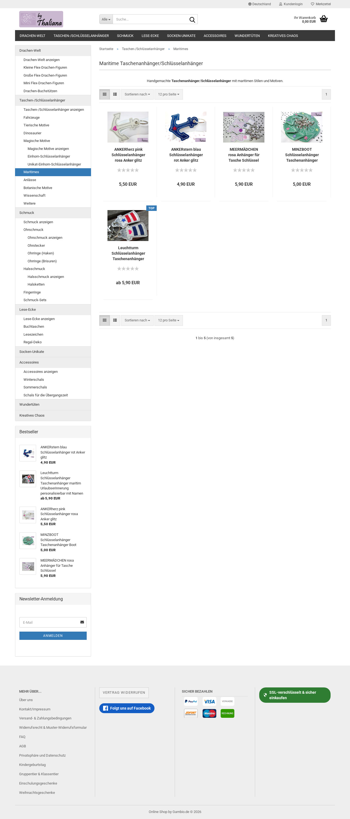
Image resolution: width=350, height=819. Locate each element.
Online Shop (158, 812)
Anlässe (30, 180)
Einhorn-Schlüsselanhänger (49, 156)
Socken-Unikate (181, 36)
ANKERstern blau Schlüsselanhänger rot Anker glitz (186, 154)
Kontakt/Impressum (34, 709)
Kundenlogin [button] (292, 4)
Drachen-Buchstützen (40, 91)
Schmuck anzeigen (38, 222)
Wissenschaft (34, 195)
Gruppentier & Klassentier (39, 774)
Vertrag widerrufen (124, 692)
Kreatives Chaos (283, 36)
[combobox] (137, 94)
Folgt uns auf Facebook (130, 708)
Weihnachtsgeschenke (37, 793)
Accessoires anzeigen (41, 372)
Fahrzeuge (32, 117)
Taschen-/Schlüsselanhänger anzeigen (54, 110)
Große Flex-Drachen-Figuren (45, 75)
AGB (22, 746)
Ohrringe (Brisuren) (42, 261)
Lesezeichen (33, 334)
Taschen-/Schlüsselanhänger (81, 36)
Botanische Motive (38, 188)
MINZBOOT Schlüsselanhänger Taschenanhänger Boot (302, 155)
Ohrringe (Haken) (41, 253)
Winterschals (34, 379)
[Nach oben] (335, 810)
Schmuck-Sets (35, 300)
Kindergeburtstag (32, 765)
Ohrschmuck (33, 230)
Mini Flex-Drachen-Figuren (44, 83)
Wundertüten (247, 36)
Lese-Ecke (150, 36)
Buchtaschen (34, 326)
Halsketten (36, 284)
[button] (259, 4)
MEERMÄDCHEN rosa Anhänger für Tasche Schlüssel (243, 154)
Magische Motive (37, 141)
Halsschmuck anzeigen (46, 277)
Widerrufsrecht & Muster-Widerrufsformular (53, 727)
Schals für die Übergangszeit (46, 395)
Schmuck (125, 36)
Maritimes (31, 172)
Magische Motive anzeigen (48, 149)
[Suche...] (192, 19)
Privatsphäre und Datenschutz (42, 755)
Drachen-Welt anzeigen (42, 60)
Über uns (26, 700)
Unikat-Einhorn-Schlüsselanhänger (54, 164)
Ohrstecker (36, 245)
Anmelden (53, 636)
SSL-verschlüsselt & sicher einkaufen (292, 695)
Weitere (30, 203)
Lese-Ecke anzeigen (39, 319)
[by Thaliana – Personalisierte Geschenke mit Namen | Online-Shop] (55, 19)
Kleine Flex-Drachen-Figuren (45, 67)
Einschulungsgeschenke (38, 783)
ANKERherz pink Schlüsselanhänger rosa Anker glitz (128, 154)
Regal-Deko (33, 342)
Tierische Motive (36, 125)
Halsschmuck (34, 269)
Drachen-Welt (32, 36)
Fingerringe (32, 292)
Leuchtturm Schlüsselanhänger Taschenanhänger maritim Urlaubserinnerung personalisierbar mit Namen (128, 254)
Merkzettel (322, 4)
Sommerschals (35, 387)
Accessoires (215, 36)
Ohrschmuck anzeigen (45, 238)
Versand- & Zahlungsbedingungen (45, 718)
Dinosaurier (32, 133)
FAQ (22, 737)
